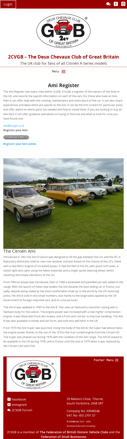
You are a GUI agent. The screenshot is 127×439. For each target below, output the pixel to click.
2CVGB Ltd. (74, 421)
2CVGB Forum (22, 410)
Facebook (19, 399)
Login (8, 4)
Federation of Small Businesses (63, 437)
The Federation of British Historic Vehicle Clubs (74, 432)
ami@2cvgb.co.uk (13, 125)
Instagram (19, 404)
